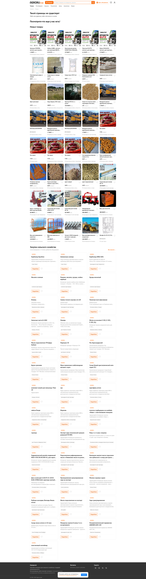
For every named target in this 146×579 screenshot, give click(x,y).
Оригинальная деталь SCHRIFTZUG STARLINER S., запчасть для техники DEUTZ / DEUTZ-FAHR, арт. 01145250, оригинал (71, 49)
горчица (34, 433)
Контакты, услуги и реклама (77, 567)
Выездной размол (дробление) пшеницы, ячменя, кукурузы (106, 102)
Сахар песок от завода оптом (53, 75)
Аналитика (66, 6)
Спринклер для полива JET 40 (71, 209)
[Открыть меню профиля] (114, 2)
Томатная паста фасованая (98, 300)
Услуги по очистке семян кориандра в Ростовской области (89, 102)
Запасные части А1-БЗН (39, 320)
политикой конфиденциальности (68, 575)
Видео (73, 6)
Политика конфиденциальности (46, 573)
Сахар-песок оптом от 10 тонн (41, 523)
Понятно (84, 574)
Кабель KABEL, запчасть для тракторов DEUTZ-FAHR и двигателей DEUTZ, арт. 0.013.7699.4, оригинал (53, 49)
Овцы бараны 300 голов (53, 101)
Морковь (63, 410)
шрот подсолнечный (87, 182)
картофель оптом (95, 388)
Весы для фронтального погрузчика (88, 236)
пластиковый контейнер (39, 545)
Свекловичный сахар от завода (36, 75)
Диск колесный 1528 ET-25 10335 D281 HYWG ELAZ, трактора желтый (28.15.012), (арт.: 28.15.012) (43, 480)
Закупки (46, 6)
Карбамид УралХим (37, 257)
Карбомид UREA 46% (96, 257)
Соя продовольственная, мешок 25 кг (89, 156)
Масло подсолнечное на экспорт (71, 500)
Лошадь (63, 320)
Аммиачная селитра (67, 257)
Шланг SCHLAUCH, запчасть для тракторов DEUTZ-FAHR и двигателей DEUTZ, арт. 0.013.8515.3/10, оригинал (106, 49)
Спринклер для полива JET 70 (106, 182)
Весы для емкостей (105, 208)
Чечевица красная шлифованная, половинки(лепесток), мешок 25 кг (36, 182)
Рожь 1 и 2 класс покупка (97, 433)
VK (95, 568)
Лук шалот (102, 128)
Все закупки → (112, 249)
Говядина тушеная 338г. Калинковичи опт (88, 75)
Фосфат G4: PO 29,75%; (106, 235)
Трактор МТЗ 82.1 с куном (70, 102)
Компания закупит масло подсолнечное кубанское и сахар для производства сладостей (101, 457)
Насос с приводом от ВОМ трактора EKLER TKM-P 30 (35, 209)
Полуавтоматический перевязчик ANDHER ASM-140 (100, 524)
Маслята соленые (37, 277)
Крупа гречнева (36, 365)
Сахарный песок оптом (106, 75)
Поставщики (39, 6)
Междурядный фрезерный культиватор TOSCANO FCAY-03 (88, 209)
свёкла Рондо (35, 410)
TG (102, 568)
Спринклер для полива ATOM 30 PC (53, 209)
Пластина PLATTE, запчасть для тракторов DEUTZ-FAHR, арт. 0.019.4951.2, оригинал (88, 49)
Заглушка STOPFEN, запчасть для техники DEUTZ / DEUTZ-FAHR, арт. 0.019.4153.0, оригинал (36, 49)
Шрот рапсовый (34, 101)
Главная (32, 9)
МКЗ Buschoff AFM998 (36, 128)
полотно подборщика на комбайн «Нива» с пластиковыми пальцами (100, 411)
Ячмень (33, 300)
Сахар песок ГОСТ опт (71, 75)
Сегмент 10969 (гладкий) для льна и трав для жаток (71, 236)
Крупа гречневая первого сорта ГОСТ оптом (52, 182)
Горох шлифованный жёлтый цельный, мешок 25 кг (106, 156)
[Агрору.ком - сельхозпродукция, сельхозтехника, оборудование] (36, 2)
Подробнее (35, 269)
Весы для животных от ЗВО (53, 236)
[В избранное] (44, 48)
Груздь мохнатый (95, 277)
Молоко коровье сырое (97, 478)
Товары (32, 6)
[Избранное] (110, 2)
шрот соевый (68, 182)
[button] (93, 2)
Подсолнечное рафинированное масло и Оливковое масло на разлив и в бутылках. (72, 457)
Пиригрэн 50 (64, 343)
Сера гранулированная (97, 500)
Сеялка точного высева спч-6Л (70, 300)
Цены (60, 6)
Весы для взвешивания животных (36, 236)
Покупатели (54, 6)
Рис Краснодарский (96, 343)
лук (61, 388)
